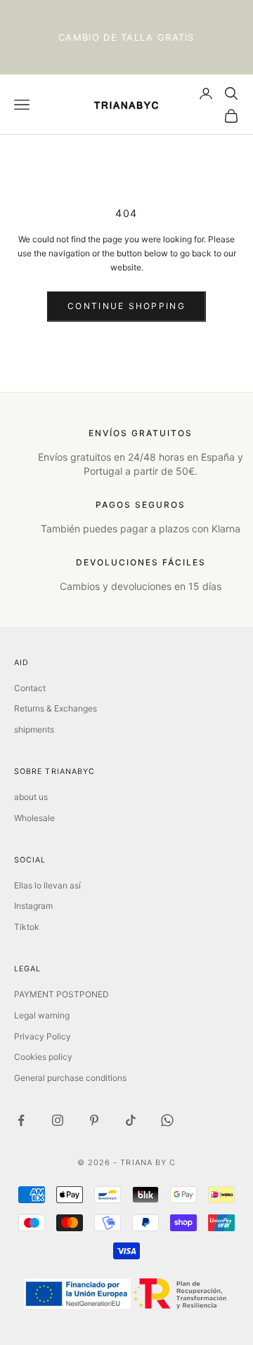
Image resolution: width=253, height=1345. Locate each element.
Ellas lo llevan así (47, 885)
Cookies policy (43, 1056)
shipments (34, 729)
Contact (30, 688)
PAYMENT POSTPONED (61, 994)
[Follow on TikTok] (131, 1120)
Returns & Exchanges (55, 708)
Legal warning (42, 1015)
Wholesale (34, 818)
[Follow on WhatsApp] (167, 1120)
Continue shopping (126, 306)
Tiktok (26, 926)
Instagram (33, 905)
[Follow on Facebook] (21, 1120)
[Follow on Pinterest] (94, 1120)
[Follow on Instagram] (58, 1120)
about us (31, 797)
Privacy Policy (42, 1036)
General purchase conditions (70, 1077)
